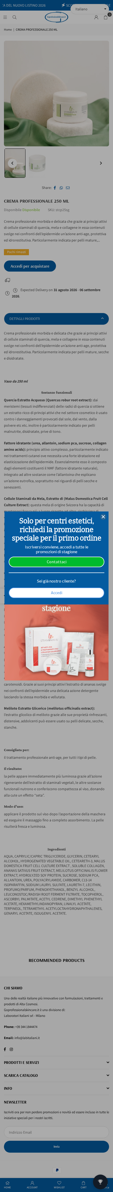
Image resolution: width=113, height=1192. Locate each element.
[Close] (103, 517)
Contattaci (56, 561)
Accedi (56, 592)
